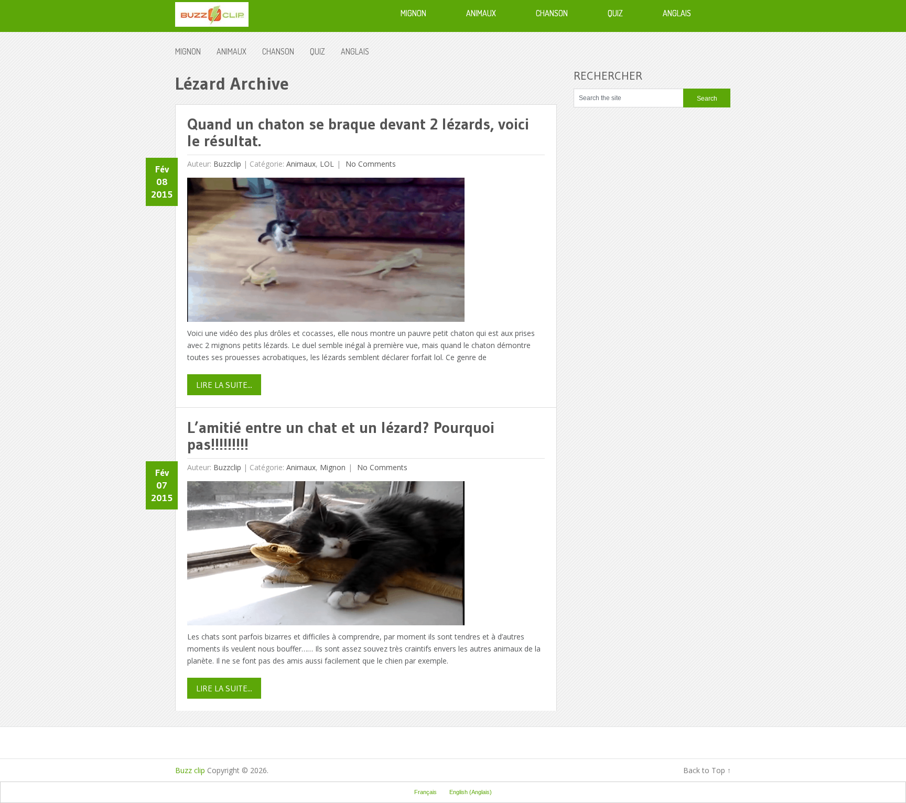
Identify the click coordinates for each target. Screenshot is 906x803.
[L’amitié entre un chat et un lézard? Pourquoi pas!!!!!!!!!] (326, 556)
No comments (369, 164)
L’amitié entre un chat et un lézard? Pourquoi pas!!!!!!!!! (340, 436)
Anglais (355, 51)
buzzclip (227, 164)
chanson (278, 51)
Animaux (231, 51)
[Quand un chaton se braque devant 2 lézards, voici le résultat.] (326, 252)
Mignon (188, 51)
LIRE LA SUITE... (224, 384)
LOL (327, 164)
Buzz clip (190, 770)
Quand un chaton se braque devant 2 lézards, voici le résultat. (358, 132)
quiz (317, 51)
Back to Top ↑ (707, 770)
